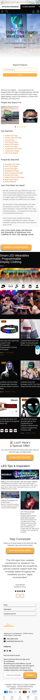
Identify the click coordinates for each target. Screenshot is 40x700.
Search (20, 74)
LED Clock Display (11, 153)
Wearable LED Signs (12, 164)
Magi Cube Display (11, 179)
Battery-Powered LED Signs (14, 177)
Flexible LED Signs (11, 175)
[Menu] (2, 11)
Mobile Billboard (10, 181)
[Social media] (37, 352)
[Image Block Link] (20, 291)
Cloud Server (28, 7)
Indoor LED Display (11, 144)
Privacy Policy (28, 670)
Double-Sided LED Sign (13, 138)
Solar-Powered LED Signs (14, 173)
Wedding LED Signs (12, 171)
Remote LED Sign (11, 146)
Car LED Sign (9, 140)
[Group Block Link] (20, 36)
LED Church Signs (11, 166)
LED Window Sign (11, 142)
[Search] (7, 11)
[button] (38, 356)
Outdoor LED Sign (11, 135)
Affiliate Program (10, 7)
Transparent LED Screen (13, 148)
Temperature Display (12, 151)
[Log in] (33, 11)
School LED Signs (11, 169)
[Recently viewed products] (37, 347)
